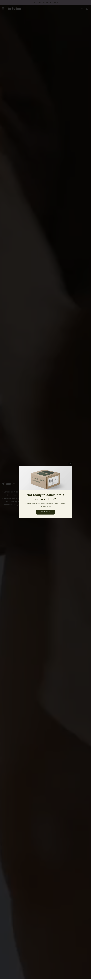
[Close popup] (70, 464)
